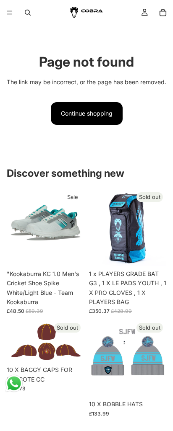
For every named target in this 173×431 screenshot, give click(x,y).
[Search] (27, 12)
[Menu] (9, 12)
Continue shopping (87, 113)
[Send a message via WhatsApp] (14, 383)
